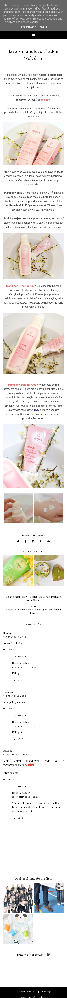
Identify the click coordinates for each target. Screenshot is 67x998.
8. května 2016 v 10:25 (16, 755)
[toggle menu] (33, 34)
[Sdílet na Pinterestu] (33, 541)
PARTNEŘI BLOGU (45, 991)
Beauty (25, 535)
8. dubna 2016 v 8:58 (23, 726)
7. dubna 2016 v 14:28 (15, 637)
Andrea (8, 750)
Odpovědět (9, 649)
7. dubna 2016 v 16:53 (24, 667)
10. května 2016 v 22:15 (25, 797)
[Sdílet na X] (18, 541)
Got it (43, 27)
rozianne (8, 692)
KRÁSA (33, 535)
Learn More (28, 27)
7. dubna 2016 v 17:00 (15, 696)
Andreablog (10, 773)
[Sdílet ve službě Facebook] (25, 541)
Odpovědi (20, 657)
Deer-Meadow (21, 663)
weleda (41, 535)
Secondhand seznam (24, 991)
